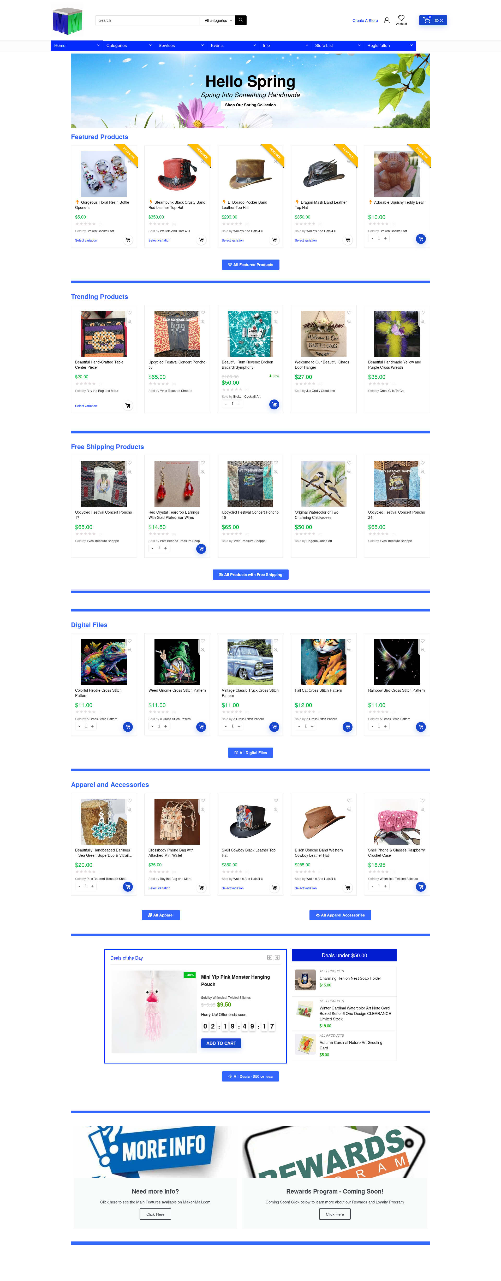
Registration (378, 45)
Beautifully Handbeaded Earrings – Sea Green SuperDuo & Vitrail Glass (102, 855)
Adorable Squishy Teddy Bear (399, 202)
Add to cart (421, 239)
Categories (116, 45)
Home (59, 45)
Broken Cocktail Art (100, 230)
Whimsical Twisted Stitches (399, 878)
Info (266, 45)
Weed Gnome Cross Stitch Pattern (177, 690)
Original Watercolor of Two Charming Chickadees (316, 514)
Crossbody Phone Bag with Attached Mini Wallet (171, 852)
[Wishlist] (401, 17)
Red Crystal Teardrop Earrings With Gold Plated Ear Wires (173, 514)
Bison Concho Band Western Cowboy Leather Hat (319, 852)
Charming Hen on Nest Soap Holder (350, 978)
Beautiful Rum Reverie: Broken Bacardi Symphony (247, 364)
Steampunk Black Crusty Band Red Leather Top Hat (176, 204)
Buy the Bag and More (102, 390)
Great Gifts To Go (392, 390)
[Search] (241, 20)
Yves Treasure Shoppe (176, 390)
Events (217, 45)
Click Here (155, 1214)
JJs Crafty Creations (320, 390)
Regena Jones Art (319, 540)
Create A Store (365, 20)
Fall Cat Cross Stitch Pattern (318, 690)
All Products (332, 971)
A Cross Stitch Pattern (102, 718)
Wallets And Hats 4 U (175, 230)
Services (167, 45)
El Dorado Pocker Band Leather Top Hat (244, 204)
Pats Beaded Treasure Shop (180, 540)
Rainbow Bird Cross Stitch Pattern (396, 690)
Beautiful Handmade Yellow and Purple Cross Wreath (394, 364)
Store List (324, 45)
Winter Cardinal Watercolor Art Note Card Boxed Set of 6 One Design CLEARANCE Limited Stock (355, 1013)
